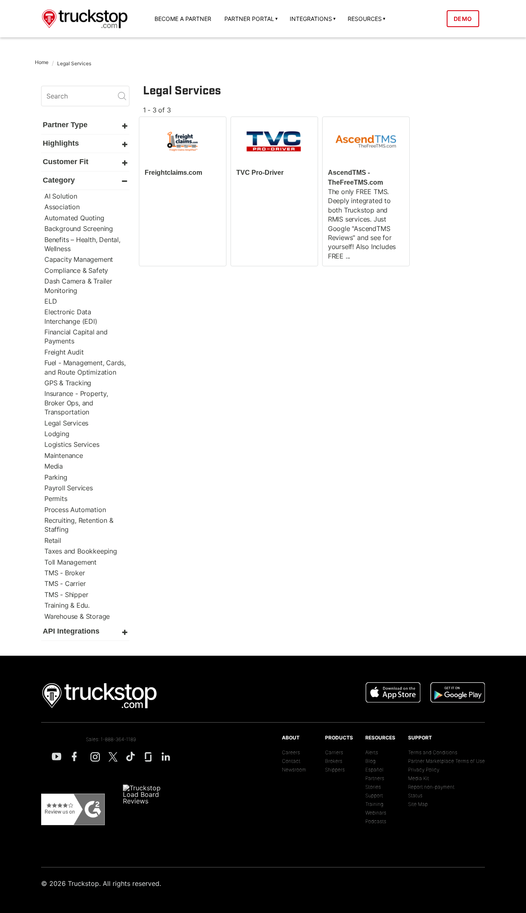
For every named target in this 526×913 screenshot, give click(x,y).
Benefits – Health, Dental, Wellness (82, 244)
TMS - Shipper (66, 594)
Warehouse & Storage (77, 616)
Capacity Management (78, 259)
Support (374, 795)
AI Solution (60, 196)
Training (374, 804)
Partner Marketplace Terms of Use (446, 761)
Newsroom (294, 770)
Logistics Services (71, 444)
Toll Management (70, 562)
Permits (55, 498)
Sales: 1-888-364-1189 (111, 739)
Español (374, 770)
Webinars (375, 813)
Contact (291, 761)
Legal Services (66, 423)
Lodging (56, 434)
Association (62, 207)
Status (415, 795)
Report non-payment (431, 787)
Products (339, 738)
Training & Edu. (67, 605)
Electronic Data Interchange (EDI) (70, 316)
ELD (50, 301)
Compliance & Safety (76, 270)
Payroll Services (68, 488)
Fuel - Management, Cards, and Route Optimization (85, 367)
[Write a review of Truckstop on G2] (73, 810)
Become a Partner (183, 18)
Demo (463, 18)
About (291, 738)
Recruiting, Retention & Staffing (78, 524)
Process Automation (75, 510)
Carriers (334, 752)
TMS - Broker (64, 573)
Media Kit (418, 778)
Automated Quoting (74, 218)
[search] (85, 96)
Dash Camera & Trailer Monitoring (78, 285)
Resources (380, 738)
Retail (52, 540)
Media (53, 466)
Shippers (335, 770)
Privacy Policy (423, 770)
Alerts (371, 752)
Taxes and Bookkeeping (80, 551)
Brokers (333, 761)
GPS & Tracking (67, 383)
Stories (373, 787)
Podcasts (375, 821)
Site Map (418, 804)
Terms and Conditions (432, 752)
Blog (370, 761)
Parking (55, 477)
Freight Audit (63, 352)
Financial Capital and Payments (76, 336)
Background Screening (78, 228)
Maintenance (63, 455)
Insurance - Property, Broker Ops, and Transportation (76, 402)
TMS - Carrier (64, 583)
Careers (291, 752)
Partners (374, 778)
